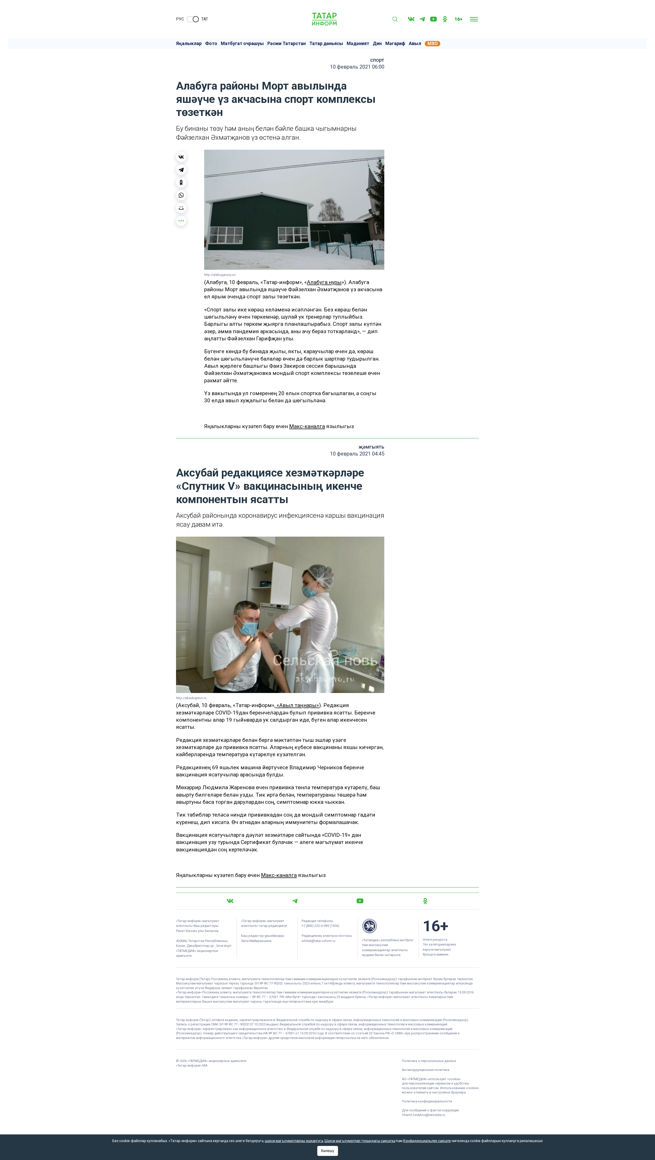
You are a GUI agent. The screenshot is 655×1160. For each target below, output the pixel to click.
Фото (211, 43)
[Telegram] (422, 19)
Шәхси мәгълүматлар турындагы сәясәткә (359, 1141)
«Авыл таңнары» (297, 705)
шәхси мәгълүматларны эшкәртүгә (294, 1141)
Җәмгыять (371, 447)
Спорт (377, 60)
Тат (204, 19)
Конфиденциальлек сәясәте (427, 1141)
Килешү (327, 1151)
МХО (433, 43)
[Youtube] (433, 19)
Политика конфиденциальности (427, 1101)
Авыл (415, 43)
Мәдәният (358, 43)
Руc (180, 19)
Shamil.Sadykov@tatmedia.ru (423, 1115)
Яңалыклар (189, 43)
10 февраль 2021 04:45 (357, 454)
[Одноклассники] (181, 182)
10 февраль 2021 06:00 (357, 67)
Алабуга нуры (324, 282)
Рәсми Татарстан (286, 43)
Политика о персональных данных (429, 1061)
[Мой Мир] (181, 208)
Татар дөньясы (326, 43)
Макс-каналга (307, 426)
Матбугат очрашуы (242, 43)
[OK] (445, 19)
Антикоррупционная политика (425, 1070)
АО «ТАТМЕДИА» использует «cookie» (431, 1079)
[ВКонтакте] (181, 157)
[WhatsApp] (181, 195)
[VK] (411, 19)
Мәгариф (395, 43)
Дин (377, 43)
